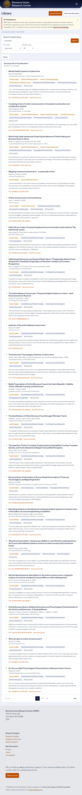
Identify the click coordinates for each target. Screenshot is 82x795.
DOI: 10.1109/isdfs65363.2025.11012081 (20, 503)
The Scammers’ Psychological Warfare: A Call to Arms (31, 355)
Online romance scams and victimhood (24, 198)
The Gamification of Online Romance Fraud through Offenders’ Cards (37, 416)
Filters (5, 57)
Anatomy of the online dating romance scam (27, 325)
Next (75, 698)
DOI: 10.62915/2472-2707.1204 (18, 535)
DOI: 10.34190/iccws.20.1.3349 (18, 98)
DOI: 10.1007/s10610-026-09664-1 (19, 410)
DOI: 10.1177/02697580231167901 (19, 569)
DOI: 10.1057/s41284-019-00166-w (19, 221)
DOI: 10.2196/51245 (14, 287)
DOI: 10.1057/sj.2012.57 (15, 348)
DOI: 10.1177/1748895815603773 (18, 319)
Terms (8, 752)
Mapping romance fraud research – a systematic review (31, 171)
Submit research (55, 13)
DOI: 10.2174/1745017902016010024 (20, 632)
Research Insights (12, 736)
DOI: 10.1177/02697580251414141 (18, 130)
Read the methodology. (61, 27)
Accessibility (10, 755)
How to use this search (71, 13)
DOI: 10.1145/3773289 (15, 439)
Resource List (12, 775)
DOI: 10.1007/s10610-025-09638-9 (19, 471)
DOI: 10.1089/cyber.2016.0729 (18, 691)
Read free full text (35, 98)
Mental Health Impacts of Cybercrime (24, 71)
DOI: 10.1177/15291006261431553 (18, 378)
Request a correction (13, 739)
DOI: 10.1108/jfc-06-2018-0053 (18, 662)
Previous (8, 698)
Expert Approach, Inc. (35, 790)
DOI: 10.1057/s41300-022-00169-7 (19, 601)
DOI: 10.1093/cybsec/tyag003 (18, 253)
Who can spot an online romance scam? (25, 639)
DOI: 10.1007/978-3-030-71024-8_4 (19, 165)
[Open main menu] (76, 4)
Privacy (8, 749)
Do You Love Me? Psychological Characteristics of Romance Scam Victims (39, 668)
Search (74, 41)
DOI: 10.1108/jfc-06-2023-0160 (18, 191)
